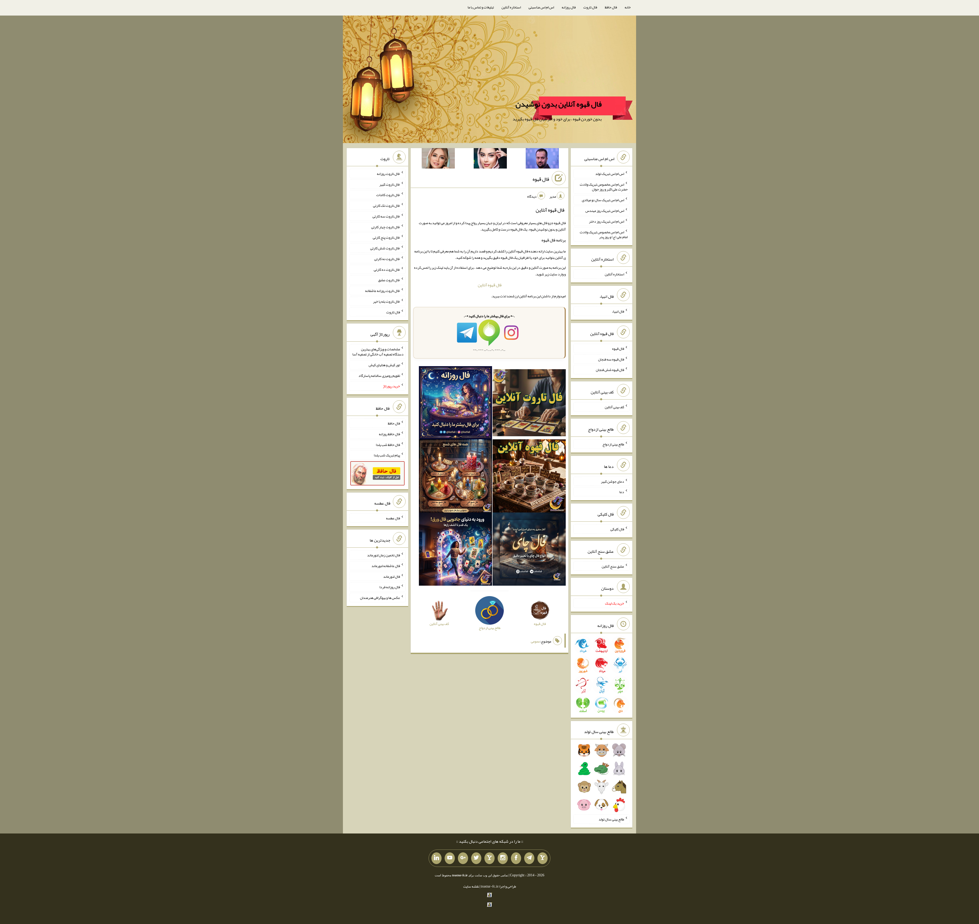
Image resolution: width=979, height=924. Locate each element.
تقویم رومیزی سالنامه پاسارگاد (379, 375)
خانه (628, 7)
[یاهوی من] (542, 858)
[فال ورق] (455, 550)
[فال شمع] (455, 477)
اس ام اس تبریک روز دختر (606, 221)
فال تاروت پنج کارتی (386, 237)
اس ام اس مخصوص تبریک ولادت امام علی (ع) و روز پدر (604, 234)
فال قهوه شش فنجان (610, 369)
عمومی (535, 641)
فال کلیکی (617, 529)
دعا (621, 491)
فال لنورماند (391, 576)
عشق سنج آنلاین (613, 566)
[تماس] (489, 858)
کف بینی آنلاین (614, 406)
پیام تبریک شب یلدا (387, 455)
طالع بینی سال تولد (611, 819)
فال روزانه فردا (389, 587)
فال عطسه (393, 517)
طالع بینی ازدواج (613, 444)
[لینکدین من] (436, 858)
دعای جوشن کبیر (612, 481)
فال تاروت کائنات (388, 194)
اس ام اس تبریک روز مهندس (604, 210)
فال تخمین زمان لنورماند (383, 555)
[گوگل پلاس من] (463, 858)
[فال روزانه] (455, 403)
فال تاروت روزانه (388, 173)
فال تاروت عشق (389, 280)
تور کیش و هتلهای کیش (384, 364)
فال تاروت (590, 7)
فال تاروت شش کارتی (385, 248)
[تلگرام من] (529, 858)
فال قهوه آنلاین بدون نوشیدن (559, 104)
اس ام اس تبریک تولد (609, 173)
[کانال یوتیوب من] (450, 858)
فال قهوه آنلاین (489, 285)
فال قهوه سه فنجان (611, 359)
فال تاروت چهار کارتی (385, 226)
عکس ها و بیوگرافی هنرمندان (380, 597)
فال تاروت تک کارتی (386, 205)
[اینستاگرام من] (503, 858)
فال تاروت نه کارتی (387, 258)
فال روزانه (569, 7)
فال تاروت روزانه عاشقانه (382, 290)
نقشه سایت (471, 886)
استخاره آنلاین (511, 7)
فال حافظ (611, 7)
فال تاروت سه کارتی (386, 216)
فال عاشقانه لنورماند (385, 565)
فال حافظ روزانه (389, 434)
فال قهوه (541, 179)
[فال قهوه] (529, 477)
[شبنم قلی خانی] (438, 159)
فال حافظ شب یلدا (388, 444)
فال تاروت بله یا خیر (386, 301)
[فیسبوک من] (516, 858)
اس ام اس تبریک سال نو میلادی (603, 199)
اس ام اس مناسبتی (541, 7)
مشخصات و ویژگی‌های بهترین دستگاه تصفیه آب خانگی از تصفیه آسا (378, 351)
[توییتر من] (476, 858)
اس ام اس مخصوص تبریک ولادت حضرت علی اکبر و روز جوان (604, 187)
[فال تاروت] (529, 403)
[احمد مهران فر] (542, 159)
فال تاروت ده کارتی (387, 269)
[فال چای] (529, 550)
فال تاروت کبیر (389, 184)
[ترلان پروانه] (490, 159)
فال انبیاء (618, 311)
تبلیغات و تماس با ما (481, 7)
